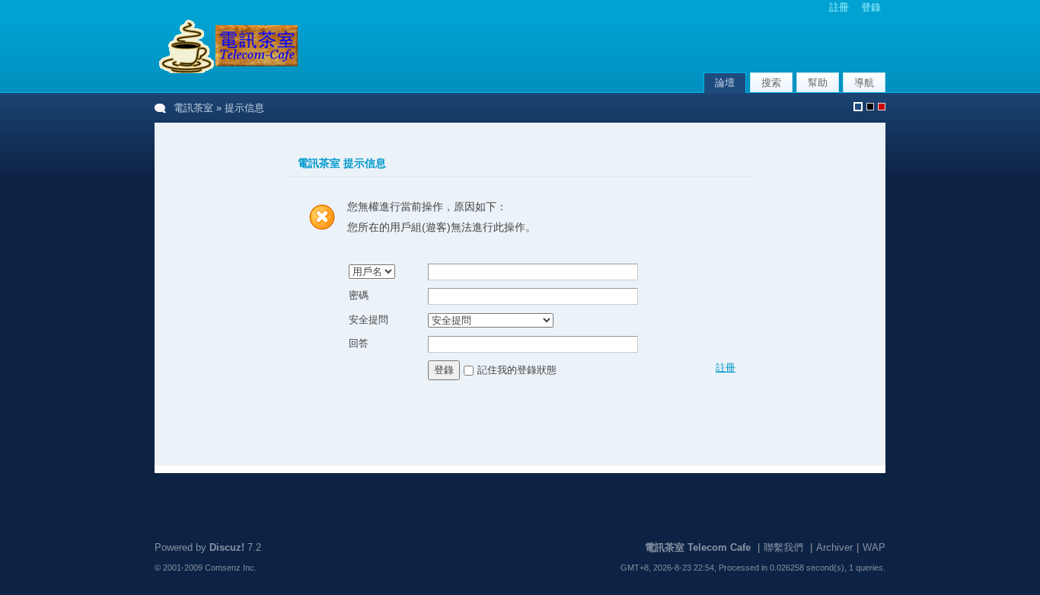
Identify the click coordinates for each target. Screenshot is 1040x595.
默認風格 (858, 106)
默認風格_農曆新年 (881, 106)
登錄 (871, 7)
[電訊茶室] (226, 72)
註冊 (839, 7)
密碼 (358, 295)
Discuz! (226, 547)
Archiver (834, 547)
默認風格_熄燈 (870, 106)
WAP (874, 547)
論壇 (725, 82)
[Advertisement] (707, 45)
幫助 (818, 82)
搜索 (771, 82)
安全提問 (368, 319)
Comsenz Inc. (231, 567)
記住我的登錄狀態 (517, 369)
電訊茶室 (193, 108)
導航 (864, 82)
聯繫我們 (783, 547)
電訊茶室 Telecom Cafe (698, 547)
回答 (358, 343)
